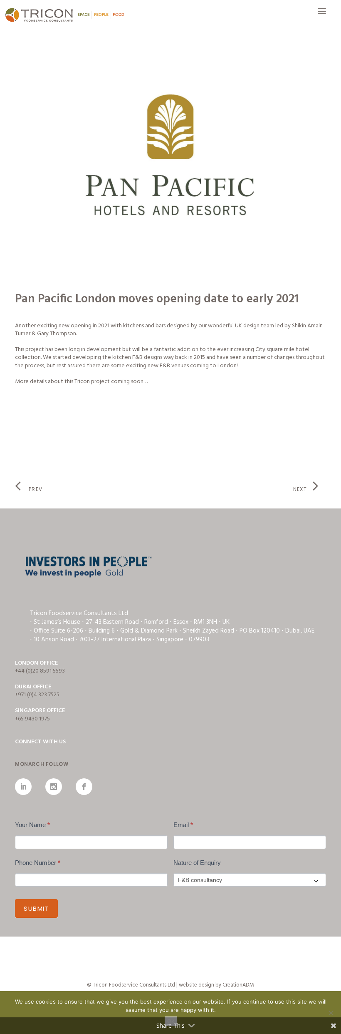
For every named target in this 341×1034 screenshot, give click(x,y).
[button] (322, 15)
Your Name (32, 824)
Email (183, 824)
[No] (330, 1013)
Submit (36, 908)
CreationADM (238, 985)
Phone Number (37, 862)
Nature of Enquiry (197, 862)
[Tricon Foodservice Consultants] (64, 15)
